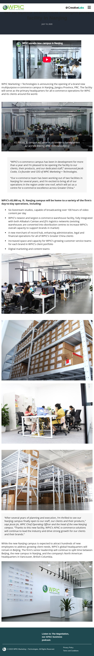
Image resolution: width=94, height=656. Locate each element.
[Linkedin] (4, 637)
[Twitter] (11, 637)
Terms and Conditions (71, 651)
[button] (89, 7)
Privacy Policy (68, 647)
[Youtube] (17, 637)
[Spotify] (82, 637)
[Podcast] (76, 637)
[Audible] (88, 637)
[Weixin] (23, 637)
